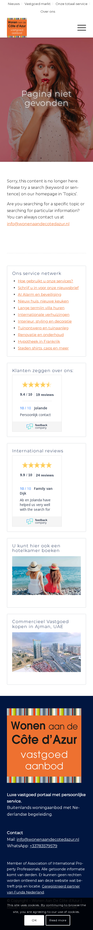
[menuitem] (14, 3)
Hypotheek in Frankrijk (39, 341)
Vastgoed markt (38, 4)
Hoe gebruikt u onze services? (45, 281)
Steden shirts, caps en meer (43, 348)
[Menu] (79, 28)
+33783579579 (43, 846)
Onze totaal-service (72, 4)
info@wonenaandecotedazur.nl (38, 223)
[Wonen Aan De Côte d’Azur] (38, 28)
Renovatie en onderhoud (41, 334)
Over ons (47, 11)
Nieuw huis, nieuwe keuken (43, 301)
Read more (57, 920)
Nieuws (14, 4)
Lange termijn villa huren (41, 307)
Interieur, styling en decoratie (45, 321)
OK (34, 920)
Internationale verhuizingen (43, 314)
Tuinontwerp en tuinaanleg (43, 328)
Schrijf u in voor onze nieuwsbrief (48, 287)
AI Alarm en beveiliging (39, 294)
